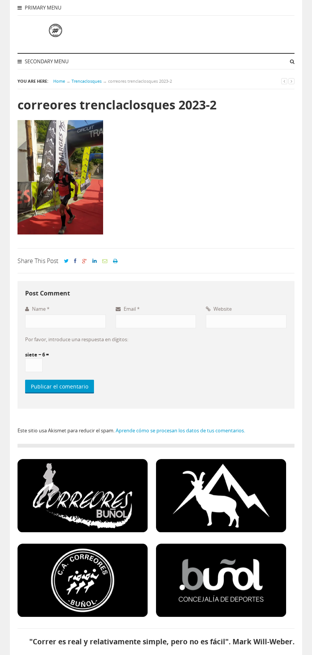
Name (40, 308)
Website (222, 308)
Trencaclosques (87, 81)
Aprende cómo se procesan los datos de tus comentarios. (180, 430)
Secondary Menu (46, 61)
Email (131, 308)
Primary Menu (42, 7)
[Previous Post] (284, 81)
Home (59, 81)
